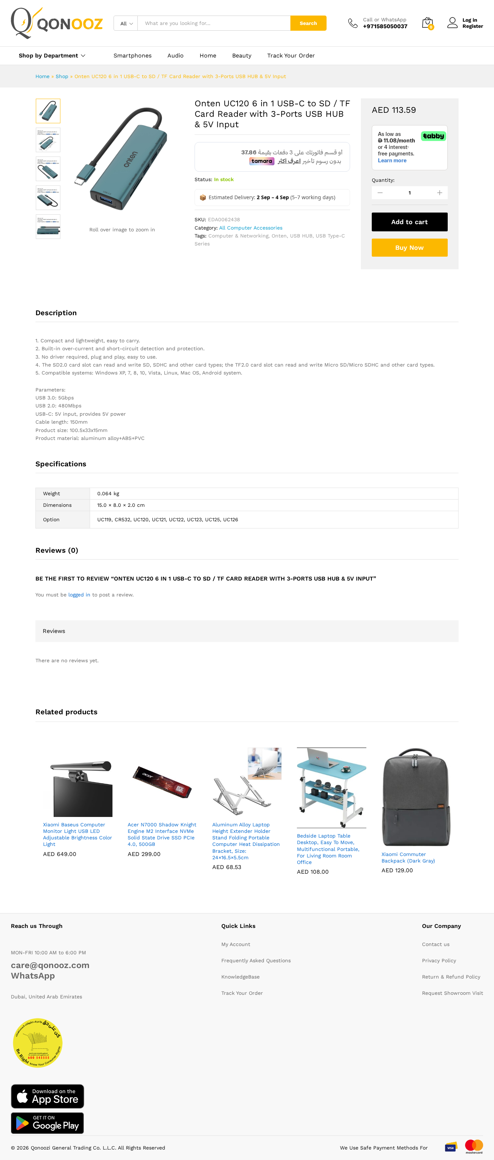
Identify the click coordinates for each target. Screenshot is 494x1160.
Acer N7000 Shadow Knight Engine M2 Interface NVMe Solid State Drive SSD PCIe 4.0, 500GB (162, 834)
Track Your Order (291, 56)
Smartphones (133, 56)
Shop (62, 76)
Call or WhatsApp (384, 19)
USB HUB (301, 236)
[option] (48, 111)
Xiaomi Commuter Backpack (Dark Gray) (408, 857)
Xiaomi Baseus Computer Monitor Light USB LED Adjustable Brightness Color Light (77, 834)
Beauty (241, 56)
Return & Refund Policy (451, 977)
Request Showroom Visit (452, 993)
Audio (175, 56)
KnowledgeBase (240, 977)
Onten (279, 236)
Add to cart (409, 222)
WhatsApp (33, 976)
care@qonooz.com (50, 965)
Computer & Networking (238, 236)
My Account (235, 944)
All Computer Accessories (250, 228)
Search (308, 23)
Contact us (436, 944)
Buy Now (409, 247)
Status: (203, 179)
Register (473, 26)
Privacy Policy (439, 960)
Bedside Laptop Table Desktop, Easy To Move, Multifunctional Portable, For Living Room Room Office (328, 849)
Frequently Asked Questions (256, 960)
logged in (79, 595)
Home (208, 56)
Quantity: (383, 180)
